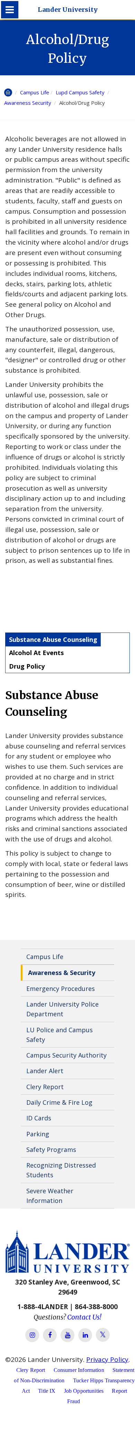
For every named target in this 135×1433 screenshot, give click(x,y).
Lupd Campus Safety (81, 92)
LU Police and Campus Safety (59, 1035)
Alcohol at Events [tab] (36, 652)
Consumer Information (79, 1370)
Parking (37, 1134)
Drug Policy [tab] (27, 666)
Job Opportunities (84, 1391)
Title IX (46, 1391)
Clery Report (45, 1087)
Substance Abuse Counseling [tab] (53, 639)
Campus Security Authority (66, 1055)
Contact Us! (84, 1317)
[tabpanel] (67, 793)
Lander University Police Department (62, 1009)
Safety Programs (51, 1149)
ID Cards (38, 1118)
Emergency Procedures (60, 988)
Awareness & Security (61, 972)
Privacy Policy (107, 1359)
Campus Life (34, 92)
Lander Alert (44, 1071)
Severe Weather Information (49, 1196)
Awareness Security (28, 102)
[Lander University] (9, 9)
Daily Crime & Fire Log (59, 1102)
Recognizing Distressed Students (61, 1170)
